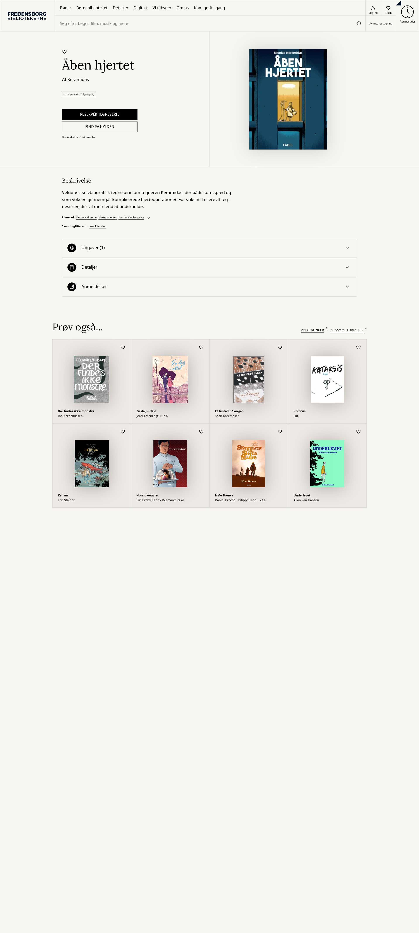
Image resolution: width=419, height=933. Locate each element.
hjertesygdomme (86, 217)
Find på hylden (99, 126)
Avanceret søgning (380, 24)
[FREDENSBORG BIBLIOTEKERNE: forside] (27, 15)
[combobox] (210, 23)
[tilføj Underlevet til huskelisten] (358, 432)
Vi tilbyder (162, 8)
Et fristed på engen (229, 411)
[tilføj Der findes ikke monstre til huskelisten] (122, 348)
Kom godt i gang (209, 8)
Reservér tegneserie (99, 114)
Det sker (120, 8)
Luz (296, 416)
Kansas (63, 495)
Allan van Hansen (306, 500)
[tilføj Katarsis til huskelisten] (358, 348)
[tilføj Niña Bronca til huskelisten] (280, 432)
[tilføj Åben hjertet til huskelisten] (64, 51)
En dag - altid (146, 411)
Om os (183, 8)
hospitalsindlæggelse (131, 217)
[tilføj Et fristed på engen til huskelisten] (280, 348)
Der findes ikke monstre (76, 411)
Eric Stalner (66, 500)
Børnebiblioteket (92, 8)
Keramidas (78, 80)
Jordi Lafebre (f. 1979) (152, 416)
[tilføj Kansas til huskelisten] (122, 432)
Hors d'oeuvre (147, 495)
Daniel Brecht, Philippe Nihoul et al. (241, 500)
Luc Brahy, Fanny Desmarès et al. (160, 500)
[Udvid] (148, 218)
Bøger (65, 8)
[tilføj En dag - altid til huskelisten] (201, 348)
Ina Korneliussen (70, 416)
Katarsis (300, 411)
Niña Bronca (224, 495)
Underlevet (302, 495)
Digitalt (140, 8)
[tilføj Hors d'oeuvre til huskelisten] (201, 432)
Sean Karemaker (227, 416)
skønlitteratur (97, 226)
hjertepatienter (107, 217)
